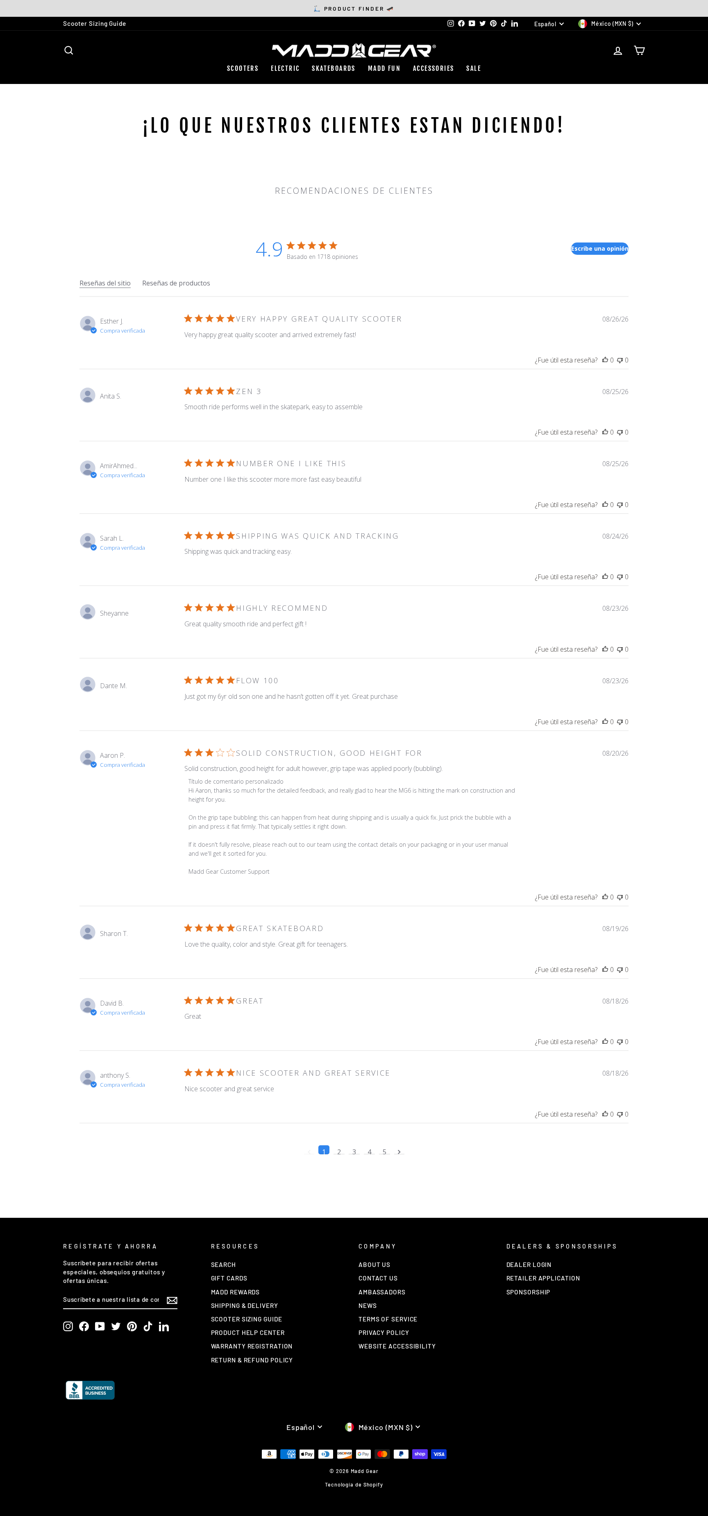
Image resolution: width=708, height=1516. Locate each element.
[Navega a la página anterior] (309, 1149)
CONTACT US (378, 1278)
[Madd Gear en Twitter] (116, 1326)
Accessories (433, 68)
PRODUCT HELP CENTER (248, 1332)
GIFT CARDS (229, 1278)
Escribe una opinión (600, 248)
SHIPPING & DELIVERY (244, 1305)
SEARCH (223, 1264)
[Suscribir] (172, 1300)
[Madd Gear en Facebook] (84, 1326)
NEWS (368, 1305)
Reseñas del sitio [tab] (105, 283)
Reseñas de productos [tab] (176, 283)
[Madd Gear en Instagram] (68, 1326)
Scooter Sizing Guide (94, 23)
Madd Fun (384, 68)
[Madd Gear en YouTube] (100, 1326)
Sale (473, 68)
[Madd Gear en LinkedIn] (164, 1326)
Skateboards (333, 68)
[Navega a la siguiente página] (399, 1149)
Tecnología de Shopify (354, 1484)
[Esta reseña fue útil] (605, 360)
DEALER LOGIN (529, 1264)
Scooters (243, 68)
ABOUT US (374, 1264)
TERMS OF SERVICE (388, 1319)
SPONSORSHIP (528, 1292)
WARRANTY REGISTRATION (252, 1346)
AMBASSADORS (382, 1292)
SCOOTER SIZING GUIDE (246, 1319)
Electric (285, 68)
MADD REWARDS (235, 1292)
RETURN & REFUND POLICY (252, 1360)
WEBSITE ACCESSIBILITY (397, 1346)
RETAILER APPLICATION (543, 1278)
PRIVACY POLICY (384, 1332)
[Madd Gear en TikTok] (148, 1326)
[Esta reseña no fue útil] (620, 360)
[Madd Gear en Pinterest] (132, 1326)
